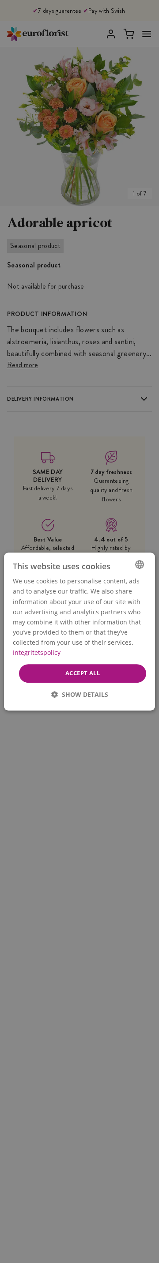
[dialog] (79, 631)
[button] (79, 694)
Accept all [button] (82, 673)
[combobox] (139, 564)
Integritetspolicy (37, 652)
